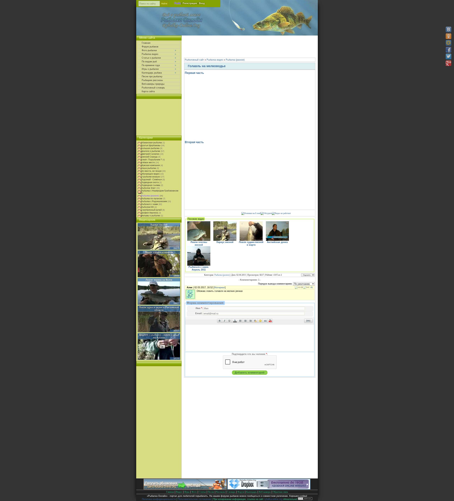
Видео (179, 492)
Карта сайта (148, 91)
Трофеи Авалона (149, 213)
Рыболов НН (147, 207)
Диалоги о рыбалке (150, 151)
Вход (202, 3)
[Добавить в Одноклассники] (448, 36)
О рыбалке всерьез (150, 176)
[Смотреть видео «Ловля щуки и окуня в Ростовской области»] (159, 319)
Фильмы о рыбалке (150, 215)
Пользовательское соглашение (194, 499)
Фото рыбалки (149, 50)
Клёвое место (148, 162)
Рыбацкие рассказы (152, 80)
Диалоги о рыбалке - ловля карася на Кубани (159, 336)
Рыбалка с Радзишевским (154, 201)
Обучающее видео (150, 174)
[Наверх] (448, 495)
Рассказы (220, 492)
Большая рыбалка (150, 148)
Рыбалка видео (150, 54)
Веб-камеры (265, 492)
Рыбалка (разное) (222, 275)
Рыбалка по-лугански (151, 198)
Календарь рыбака (152, 72)
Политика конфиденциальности (159, 499)
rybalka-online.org (273, 499)
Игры (187, 492)
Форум (240, 492)
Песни (211, 492)
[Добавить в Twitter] (448, 56)
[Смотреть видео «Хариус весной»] (159, 236)
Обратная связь (280, 492)
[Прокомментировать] (266, 213)
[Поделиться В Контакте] (448, 29)
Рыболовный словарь (153, 87)
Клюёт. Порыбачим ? (151, 159)
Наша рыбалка (148, 168)
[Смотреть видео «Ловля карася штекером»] (159, 264)
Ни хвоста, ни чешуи (151, 171)
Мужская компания (150, 165)
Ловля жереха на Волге (159, 279)
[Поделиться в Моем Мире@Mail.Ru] (448, 43)
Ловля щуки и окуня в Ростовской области (159, 308)
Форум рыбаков (150, 46)
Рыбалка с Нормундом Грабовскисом (159, 190)
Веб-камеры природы (153, 84)
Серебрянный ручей (151, 210)
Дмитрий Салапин (150, 154)
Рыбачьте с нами (149, 204)
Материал (219, 287)
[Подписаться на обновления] (251, 213)
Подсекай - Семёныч (151, 179)
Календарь (251, 492)
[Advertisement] (249, 46)
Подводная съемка (150, 185)
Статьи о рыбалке (151, 57)
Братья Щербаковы (150, 145)
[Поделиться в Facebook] (448, 50)
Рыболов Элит (148, 188)
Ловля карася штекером (159, 252)
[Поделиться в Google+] (448, 63)
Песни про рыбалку (152, 76)
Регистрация (190, 3)
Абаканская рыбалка (151, 142)
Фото (194, 492)
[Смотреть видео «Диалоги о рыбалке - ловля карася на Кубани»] (159, 346)
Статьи (202, 492)
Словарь (231, 492)
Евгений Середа (149, 157)
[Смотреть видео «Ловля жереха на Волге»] (159, 291)
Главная (146, 43)
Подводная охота (150, 182)
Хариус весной (158, 224)
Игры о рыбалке (150, 69)
